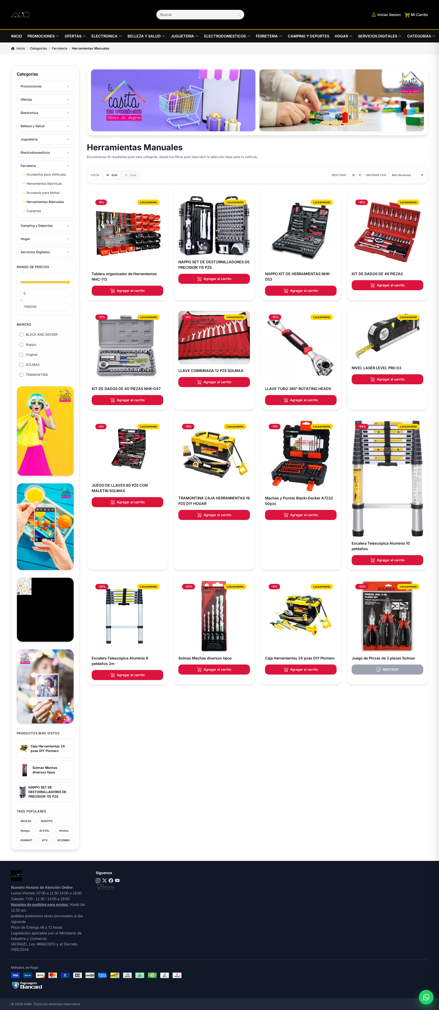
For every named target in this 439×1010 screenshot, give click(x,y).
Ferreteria (59, 48)
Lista (133, 175)
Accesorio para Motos (43, 193)
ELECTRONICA (104, 36)
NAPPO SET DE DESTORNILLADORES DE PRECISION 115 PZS (47, 791)
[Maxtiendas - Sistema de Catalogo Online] (105, 886)
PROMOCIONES (41, 36)
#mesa (63, 830)
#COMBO (63, 840)
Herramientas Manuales (45, 202)
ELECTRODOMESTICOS (225, 36)
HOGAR (341, 36)
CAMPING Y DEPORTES (308, 36)
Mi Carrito (419, 14)
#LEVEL (44, 830)
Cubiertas (34, 211)
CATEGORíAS (419, 36)
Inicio (20, 48)
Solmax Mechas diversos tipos (44, 770)
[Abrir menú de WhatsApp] (426, 997)
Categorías (38, 48)
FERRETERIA (267, 36)
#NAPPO (47, 821)
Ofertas (26, 99)
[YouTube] (117, 880)
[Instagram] (98, 880)
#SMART (26, 840)
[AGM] (20, 14)
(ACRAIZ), (20, 944)
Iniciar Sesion (389, 14)
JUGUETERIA (182, 36)
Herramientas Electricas (44, 183)
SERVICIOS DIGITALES (377, 36)
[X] (104, 880)
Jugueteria (29, 139)
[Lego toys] (341, 100)
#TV (45, 840)
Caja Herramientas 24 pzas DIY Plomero (48, 748)
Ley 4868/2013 (42, 944)
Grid (114, 175)
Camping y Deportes (37, 225)
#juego (25, 830)
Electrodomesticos (35, 152)
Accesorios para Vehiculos (46, 174)
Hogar (25, 239)
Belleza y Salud (32, 126)
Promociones (31, 86)
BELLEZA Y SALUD (144, 36)
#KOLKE (26, 821)
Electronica (29, 113)
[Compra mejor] (173, 100)
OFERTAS (73, 36)
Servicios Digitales (35, 252)
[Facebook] (111, 880)
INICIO (16, 36)
